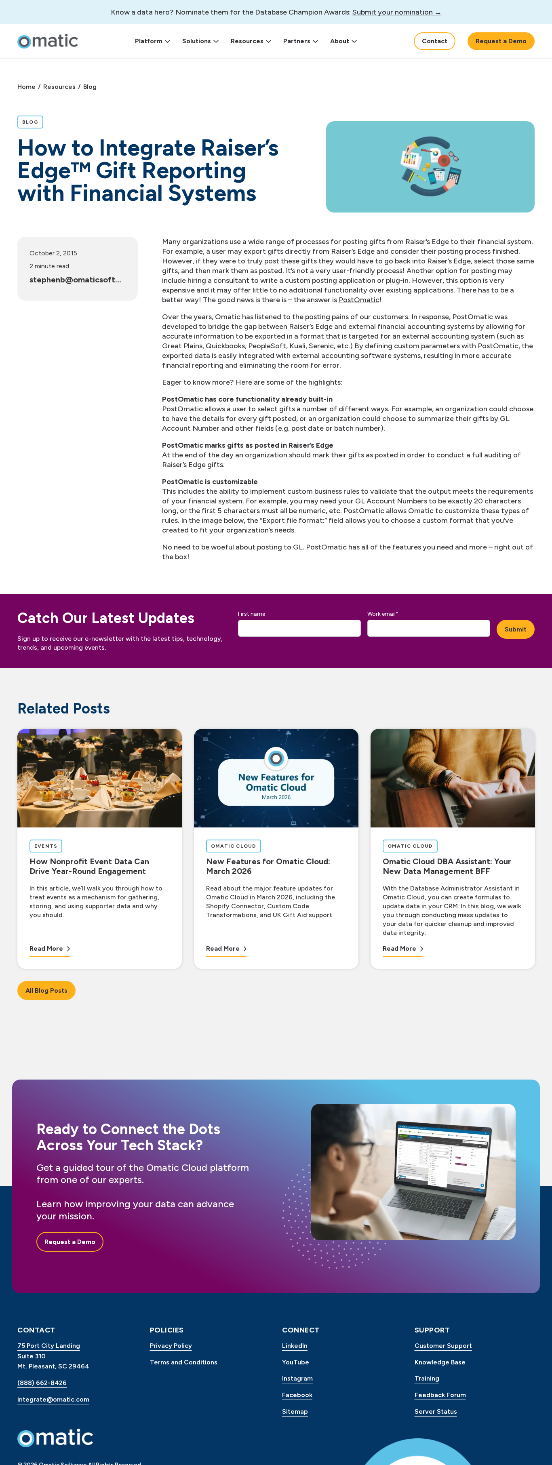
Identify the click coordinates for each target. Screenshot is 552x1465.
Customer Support (443, 1345)
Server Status (436, 1411)
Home (26, 87)
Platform (148, 41)
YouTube (295, 1362)
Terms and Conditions (183, 1362)
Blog (90, 87)
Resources (247, 41)
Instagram (297, 1378)
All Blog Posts (46, 990)
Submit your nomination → (397, 12)
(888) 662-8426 (42, 1383)
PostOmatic (359, 299)
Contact (434, 41)
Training (427, 1378)
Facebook (297, 1395)
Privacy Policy (171, 1345)
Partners (296, 41)
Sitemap (295, 1411)
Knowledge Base (440, 1362)
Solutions (196, 41)
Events (48, 846)
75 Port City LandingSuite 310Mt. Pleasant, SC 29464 (53, 1356)
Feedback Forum (440, 1395)
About (339, 41)
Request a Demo (501, 41)
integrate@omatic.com (53, 1399)
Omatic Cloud (236, 846)
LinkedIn (295, 1345)
